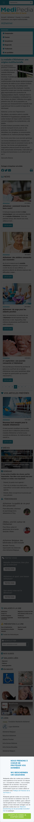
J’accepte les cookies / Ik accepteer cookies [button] (17, 816)
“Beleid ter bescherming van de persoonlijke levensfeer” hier (16, 809)
